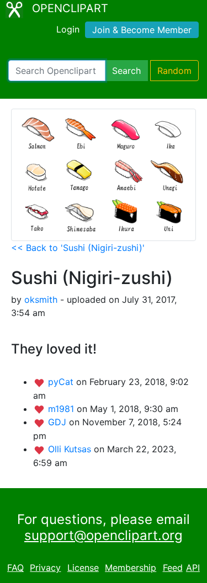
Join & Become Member (142, 29)
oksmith (40, 299)
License (83, 567)
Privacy (45, 567)
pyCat (62, 381)
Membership (130, 567)
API (193, 567)
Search (126, 70)
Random (174, 70)
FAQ (15, 567)
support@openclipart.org (103, 535)
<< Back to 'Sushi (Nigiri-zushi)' (78, 247)
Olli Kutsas (71, 448)
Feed (173, 567)
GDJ (58, 421)
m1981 (62, 408)
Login (67, 29)
